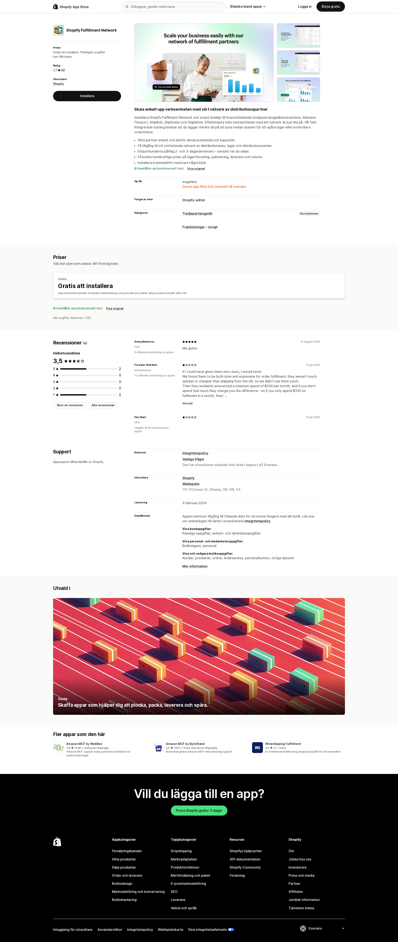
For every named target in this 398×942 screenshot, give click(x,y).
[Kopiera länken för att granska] (156, 341)
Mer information (194, 566)
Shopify (58, 83)
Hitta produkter (124, 859)
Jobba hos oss (300, 859)
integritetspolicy (257, 521)
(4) (63, 70)
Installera (87, 96)
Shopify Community (245, 867)
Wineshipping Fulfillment (283, 744)
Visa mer (187, 403)
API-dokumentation (245, 859)
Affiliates (296, 892)
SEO (174, 892)
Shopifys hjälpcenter (246, 851)
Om (291, 851)
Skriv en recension (70, 405)
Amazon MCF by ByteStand (185, 744)
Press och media (301, 875)
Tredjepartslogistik (197, 213)
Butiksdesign (122, 883)
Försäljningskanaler (127, 851)
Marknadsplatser (184, 859)
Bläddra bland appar (246, 6)
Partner (294, 883)
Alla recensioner (103, 405)
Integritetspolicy (195, 453)
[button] (99, 749)
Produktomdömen (185, 867)
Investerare (298, 867)
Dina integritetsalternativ (207, 929)
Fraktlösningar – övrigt (199, 227)
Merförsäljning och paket (190, 875)
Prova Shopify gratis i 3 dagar (199, 810)
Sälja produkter (124, 867)
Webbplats (190, 484)
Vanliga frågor (193, 459)
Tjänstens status (301, 908)
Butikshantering (124, 900)
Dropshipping (181, 851)
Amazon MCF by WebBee (84, 744)
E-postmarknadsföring (188, 883)
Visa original (196, 168)
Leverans (178, 900)
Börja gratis (331, 6)
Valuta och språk (184, 908)
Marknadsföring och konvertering (138, 892)
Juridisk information (304, 900)
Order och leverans (127, 875)
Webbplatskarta (170, 929)
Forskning (237, 875)
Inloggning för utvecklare (72, 929)
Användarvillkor (109, 929)
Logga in (305, 6)
